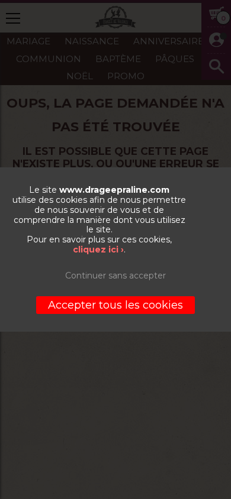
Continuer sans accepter (115, 275)
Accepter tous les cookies (115, 305)
